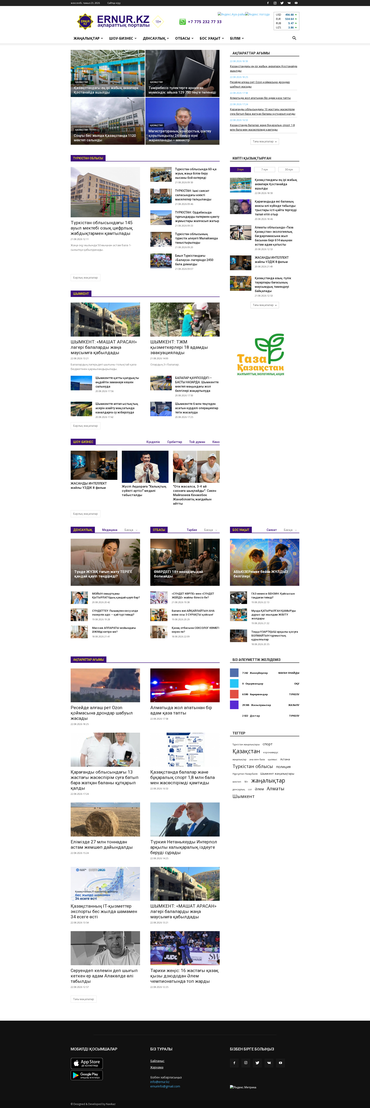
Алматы (275, 788)
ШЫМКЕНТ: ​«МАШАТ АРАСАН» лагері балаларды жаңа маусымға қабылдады (104, 347)
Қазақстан (81, 82)
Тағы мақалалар (263, 141)
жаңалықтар (239, 759)
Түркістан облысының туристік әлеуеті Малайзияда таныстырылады (196, 238)
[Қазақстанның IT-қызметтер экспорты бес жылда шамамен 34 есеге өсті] (105, 884)
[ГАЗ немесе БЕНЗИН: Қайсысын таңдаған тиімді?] (238, 597)
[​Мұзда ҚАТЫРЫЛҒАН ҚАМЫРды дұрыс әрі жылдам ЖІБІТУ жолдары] (238, 614)
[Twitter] (282, 3)
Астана (285, 759)
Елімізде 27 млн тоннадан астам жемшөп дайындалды (102, 844)
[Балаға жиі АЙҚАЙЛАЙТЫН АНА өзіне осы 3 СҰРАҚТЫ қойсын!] (158, 614)
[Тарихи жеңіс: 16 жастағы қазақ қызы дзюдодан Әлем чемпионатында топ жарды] (185, 948)
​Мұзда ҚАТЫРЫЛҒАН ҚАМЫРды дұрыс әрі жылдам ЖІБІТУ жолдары (273, 614)
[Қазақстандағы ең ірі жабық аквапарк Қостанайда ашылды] (108, 73)
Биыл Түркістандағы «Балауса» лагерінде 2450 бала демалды (194, 260)
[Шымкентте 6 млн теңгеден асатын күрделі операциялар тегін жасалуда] (161, 409)
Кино (216, 442)
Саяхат (272, 530)
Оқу (296, 683)
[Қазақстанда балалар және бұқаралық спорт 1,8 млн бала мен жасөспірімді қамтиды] (185, 750)
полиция (283, 767)
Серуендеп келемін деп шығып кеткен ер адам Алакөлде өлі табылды (104, 976)
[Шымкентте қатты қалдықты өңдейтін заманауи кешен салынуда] (81, 383)
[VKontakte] (289, 3)
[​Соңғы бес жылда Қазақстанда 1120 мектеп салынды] (108, 121)
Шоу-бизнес (121, 38)
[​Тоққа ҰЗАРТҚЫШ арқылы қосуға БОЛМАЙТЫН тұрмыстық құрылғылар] (238, 635)
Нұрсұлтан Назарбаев (245, 773)
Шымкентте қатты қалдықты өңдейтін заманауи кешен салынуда (117, 382)
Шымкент (244, 796)
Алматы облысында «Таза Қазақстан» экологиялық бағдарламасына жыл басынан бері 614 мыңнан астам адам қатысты (274, 236)
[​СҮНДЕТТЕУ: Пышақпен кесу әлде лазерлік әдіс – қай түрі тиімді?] (79, 614)
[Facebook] (268, 3)
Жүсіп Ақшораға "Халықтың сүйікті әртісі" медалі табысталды (144, 491)
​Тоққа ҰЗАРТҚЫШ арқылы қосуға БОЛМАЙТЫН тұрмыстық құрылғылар (274, 635)
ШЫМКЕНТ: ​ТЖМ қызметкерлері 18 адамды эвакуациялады (179, 347)
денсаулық (239, 789)
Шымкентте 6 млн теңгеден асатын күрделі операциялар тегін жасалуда (196, 408)
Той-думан (197, 442)
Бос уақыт (210, 38)
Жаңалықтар (87, 38)
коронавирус (270, 752)
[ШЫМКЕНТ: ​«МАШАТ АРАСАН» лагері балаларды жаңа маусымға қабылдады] (105, 320)
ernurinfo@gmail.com (165, 1086)
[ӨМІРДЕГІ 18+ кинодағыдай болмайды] (185, 562)
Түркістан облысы (253, 766)
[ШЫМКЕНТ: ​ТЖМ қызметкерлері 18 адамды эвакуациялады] (185, 320)
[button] (294, 38)
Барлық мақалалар (85, 277)
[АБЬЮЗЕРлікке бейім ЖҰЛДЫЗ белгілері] (264, 562)
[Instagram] (275, 3)
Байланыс (157, 1061)
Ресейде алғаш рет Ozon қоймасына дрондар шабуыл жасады (102, 713)
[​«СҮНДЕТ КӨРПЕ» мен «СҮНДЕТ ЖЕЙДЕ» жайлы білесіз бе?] (158, 597)
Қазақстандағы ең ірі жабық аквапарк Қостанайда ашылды (276, 184)
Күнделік (153, 442)
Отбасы (182, 38)
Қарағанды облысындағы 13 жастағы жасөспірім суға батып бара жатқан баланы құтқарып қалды (105, 780)
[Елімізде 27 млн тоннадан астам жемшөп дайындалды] (105, 819)
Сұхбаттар (174, 442)
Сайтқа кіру (114, 2)
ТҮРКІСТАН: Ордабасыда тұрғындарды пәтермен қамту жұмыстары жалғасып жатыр (197, 217)
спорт (268, 744)
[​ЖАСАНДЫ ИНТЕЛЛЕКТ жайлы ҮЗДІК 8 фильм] (94, 465)
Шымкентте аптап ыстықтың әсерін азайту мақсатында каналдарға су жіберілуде (116, 408)
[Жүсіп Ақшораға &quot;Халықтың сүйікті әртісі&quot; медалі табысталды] (145, 467)
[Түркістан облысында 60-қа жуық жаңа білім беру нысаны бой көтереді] (161, 174)
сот (250, 789)
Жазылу (293, 705)
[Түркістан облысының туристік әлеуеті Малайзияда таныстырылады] (161, 239)
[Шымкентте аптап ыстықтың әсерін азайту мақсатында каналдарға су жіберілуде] (81, 409)
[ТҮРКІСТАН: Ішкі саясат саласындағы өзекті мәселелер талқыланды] (161, 196)
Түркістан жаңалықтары (246, 744)
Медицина (109, 530)
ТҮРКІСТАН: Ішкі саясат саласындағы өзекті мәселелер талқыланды (193, 195)
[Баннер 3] (261, 356)
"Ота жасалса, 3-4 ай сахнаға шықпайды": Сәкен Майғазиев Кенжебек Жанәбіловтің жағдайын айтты (194, 495)
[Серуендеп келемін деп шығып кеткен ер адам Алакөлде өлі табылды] (105, 948)
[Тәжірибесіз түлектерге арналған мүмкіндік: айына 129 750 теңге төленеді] (182, 73)
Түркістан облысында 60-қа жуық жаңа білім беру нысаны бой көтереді (195, 173)
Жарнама (156, 1067)
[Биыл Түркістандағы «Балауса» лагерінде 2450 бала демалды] (161, 261)
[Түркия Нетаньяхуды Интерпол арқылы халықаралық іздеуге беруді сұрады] (185, 819)
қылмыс (272, 759)
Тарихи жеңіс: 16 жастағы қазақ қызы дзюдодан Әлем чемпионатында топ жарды (184, 976)
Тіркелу (294, 694)
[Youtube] (296, 3)
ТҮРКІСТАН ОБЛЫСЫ (88, 158)
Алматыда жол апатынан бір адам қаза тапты (260, 98)
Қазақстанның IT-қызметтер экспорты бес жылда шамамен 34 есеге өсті (104, 911)
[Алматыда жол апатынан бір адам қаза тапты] (185, 685)
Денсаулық (154, 38)
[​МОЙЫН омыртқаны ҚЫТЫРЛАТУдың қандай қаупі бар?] (79, 597)
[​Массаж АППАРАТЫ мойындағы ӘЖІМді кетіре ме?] (79, 632)
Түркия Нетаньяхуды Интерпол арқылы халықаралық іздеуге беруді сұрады (183, 847)
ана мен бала (257, 759)
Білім (235, 38)
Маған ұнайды (288, 672)
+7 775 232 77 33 (205, 21)
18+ (246, 781)
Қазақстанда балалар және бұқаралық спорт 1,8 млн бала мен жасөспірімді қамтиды (182, 777)
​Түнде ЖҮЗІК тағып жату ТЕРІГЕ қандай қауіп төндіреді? (103, 574)
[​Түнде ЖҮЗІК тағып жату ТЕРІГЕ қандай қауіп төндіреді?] (105, 562)
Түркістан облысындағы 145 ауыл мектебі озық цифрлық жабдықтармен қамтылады (102, 228)
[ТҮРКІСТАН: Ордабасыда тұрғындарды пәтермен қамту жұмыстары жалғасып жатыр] (161, 217)
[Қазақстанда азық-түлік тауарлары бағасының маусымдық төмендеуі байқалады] (240, 283)
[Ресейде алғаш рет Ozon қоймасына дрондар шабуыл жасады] (105, 685)
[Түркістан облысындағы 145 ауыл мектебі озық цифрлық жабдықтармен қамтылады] (105, 192)
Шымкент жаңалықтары (277, 773)
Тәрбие (192, 530)
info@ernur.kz (159, 1082)
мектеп (237, 781)
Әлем (259, 789)
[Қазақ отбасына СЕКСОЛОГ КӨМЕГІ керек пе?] (158, 632)
